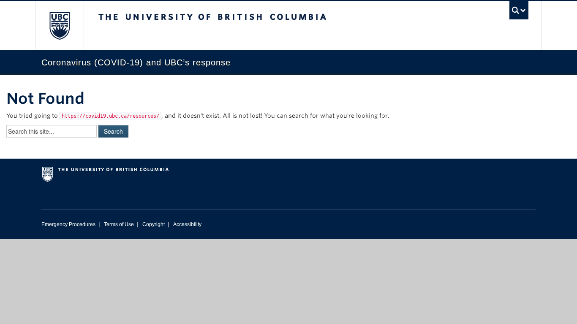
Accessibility (187, 224)
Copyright (153, 224)
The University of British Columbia (59, 25)
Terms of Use (119, 224)
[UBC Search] (518, 10)
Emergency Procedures (68, 224)
